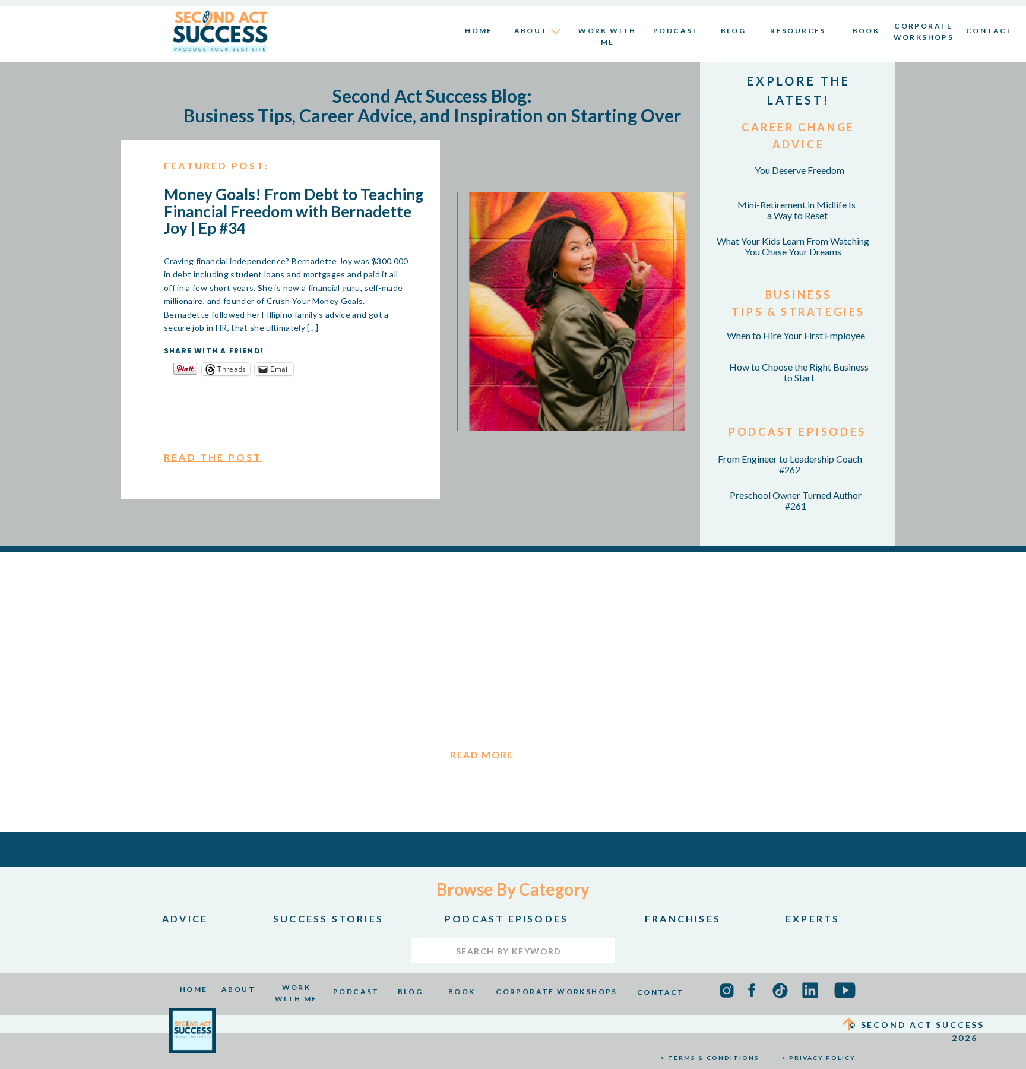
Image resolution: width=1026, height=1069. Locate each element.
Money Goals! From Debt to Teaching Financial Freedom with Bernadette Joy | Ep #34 (293, 211)
